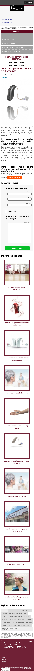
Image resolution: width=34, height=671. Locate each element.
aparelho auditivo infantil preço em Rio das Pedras (17, 598)
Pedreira (29, 619)
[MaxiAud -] (17, 8)
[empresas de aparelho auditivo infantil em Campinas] (17, 307)
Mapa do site (4, 662)
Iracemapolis (13, 616)
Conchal (4, 613)
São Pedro (17, 625)
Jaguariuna (26, 616)
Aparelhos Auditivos (9, 39)
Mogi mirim (13, 619)
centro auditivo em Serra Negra (16, 564)
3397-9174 (8, 19)
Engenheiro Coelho (21, 613)
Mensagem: (27, 222)
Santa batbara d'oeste (18, 622)
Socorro (4, 625)
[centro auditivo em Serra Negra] (17, 549)
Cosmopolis (11, 613)
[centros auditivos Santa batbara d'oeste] (17, 378)
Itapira (20, 616)
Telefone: (29, 203)
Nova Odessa (21, 619)
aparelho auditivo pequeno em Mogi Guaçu (17, 427)
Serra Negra (29, 622)
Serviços (16, 31)
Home (30, 641)
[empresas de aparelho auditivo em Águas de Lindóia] (17, 446)
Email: (29, 197)
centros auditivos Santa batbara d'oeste (17, 393)
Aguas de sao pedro (15, 610)
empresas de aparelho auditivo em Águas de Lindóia (17, 462)
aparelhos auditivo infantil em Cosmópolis (17, 289)
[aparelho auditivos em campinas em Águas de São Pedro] (17, 514)
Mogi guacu (5, 619)
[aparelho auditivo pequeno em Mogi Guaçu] (17, 410)
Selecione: (5, 610)
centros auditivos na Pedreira (17, 496)
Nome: (29, 192)
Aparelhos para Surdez (10, 43)
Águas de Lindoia (26, 625)
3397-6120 (8, 23)
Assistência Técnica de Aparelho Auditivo (14, 47)
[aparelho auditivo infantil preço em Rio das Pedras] (17, 582)
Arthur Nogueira (26, 610)
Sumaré (10, 625)
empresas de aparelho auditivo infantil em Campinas (17, 324)
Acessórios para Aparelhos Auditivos (13, 35)
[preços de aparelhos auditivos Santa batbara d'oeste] (17, 342)
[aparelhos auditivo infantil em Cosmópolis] (17, 272)
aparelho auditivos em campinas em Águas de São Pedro (17, 530)
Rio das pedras (6, 622)
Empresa (3, 656)
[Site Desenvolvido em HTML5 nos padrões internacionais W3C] (5, 670)
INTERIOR (5, 616)
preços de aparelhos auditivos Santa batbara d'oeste (17, 359)
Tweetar (4, 77)
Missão (3, 657)
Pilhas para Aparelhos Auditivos (12, 51)
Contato (3, 661)
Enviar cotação (17, 248)
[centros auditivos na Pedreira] (17, 481)
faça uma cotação (14, 177)
